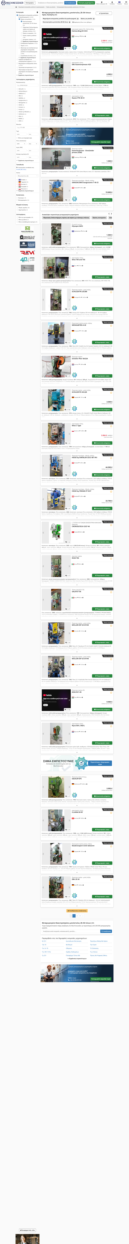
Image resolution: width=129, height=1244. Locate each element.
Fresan (21, 109)
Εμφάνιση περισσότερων (78, 959)
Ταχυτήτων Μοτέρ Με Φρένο (99, 941)
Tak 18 (44, 945)
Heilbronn (22, 114)
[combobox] (27, 175)
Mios (21, 116)
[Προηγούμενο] (43, 39)
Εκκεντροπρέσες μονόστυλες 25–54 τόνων (30, 23)
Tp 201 (44, 955)
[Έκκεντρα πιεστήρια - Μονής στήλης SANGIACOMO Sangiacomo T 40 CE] (56, 190)
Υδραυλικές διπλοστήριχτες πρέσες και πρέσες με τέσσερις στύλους (30, 29)
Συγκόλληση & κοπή (28, 55)
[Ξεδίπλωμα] (77, 57)
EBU (21, 96)
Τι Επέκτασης (94, 948)
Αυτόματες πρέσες (29, 39)
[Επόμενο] (69, 39)
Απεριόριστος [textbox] (23, 176)
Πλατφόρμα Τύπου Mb (73, 955)
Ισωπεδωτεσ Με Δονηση (73, 941)
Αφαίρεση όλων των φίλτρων (83, 22)
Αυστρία (24, 184)
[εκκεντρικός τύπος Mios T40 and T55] (56, 268)
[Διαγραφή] (78, 19)
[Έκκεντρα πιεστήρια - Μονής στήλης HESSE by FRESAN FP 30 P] (56, 499)
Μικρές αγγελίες (24, 207)
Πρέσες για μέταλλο (28, 19)
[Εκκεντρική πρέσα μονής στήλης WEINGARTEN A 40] (56, 333)
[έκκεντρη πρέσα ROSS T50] (56, 566)
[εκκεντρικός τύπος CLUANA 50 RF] (56, 820)
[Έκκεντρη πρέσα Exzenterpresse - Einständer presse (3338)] (56, 158)
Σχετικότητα (104, 13)
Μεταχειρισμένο (23, 200)
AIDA (21, 121)
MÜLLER (22, 89)
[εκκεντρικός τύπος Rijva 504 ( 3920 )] (56, 733)
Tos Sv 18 (45, 948)
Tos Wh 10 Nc (46, 952)
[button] (126, 2)
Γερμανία (24, 182)
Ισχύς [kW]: (19, 147)
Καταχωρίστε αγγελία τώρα (100, 142)
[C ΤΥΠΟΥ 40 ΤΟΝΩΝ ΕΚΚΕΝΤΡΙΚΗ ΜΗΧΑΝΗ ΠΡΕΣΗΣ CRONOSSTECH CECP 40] (56, 532)
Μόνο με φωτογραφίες (26, 217)
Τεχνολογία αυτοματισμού (27, 67)
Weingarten (23, 102)
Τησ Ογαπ (93, 945)
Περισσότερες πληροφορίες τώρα (100, 763)
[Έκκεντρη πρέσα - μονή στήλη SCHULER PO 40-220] (56, 400)
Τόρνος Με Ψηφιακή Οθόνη (98, 955)
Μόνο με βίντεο (24, 219)
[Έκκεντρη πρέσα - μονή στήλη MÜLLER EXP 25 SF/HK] (56, 633)
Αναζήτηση (71, 3)
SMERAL (22, 98)
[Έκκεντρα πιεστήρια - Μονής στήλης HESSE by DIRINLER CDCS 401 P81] (56, 465)
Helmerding (23, 91)
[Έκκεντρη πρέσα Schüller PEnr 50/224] (56, 366)
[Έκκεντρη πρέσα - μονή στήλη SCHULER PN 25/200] (56, 300)
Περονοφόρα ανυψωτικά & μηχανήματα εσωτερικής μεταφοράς (28, 71)
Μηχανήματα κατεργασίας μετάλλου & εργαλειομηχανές (28, 16)
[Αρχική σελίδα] (16, 7)
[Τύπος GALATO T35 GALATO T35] (56, 600)
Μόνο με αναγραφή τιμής (25, 138)
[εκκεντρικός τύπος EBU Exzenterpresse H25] (56, 72)
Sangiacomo (23, 100)
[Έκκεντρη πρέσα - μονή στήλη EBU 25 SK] (56, 887)
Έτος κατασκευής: (21, 140)
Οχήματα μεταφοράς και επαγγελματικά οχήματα (27, 60)
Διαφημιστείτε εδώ (28, 1230)
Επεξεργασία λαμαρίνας (29, 43)
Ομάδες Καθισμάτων (72, 952)
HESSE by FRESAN (25, 112)
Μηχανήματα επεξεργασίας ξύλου (28, 64)
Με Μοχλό (69, 945)
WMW (21, 118)
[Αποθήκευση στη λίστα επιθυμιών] (111, 31)
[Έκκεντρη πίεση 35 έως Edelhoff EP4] (56, 787)
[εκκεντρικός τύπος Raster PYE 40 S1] (56, 106)
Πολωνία (24, 189)
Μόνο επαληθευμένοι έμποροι (28, 222)
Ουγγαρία (24, 186)
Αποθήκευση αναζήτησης (78, 911)
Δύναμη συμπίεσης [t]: (22, 154)
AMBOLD (22, 93)
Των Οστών (93, 952)
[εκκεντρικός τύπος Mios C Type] (56, 434)
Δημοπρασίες (23, 210)
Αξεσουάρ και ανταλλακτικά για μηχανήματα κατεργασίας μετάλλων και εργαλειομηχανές (29, 50)
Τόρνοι (24, 45)
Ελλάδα (21, 169)
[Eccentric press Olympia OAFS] (56, 234)
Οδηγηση (69, 948)
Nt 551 (44, 941)
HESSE (21, 105)
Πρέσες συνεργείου (29, 33)
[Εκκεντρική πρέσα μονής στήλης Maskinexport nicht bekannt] (56, 854)
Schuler (22, 107)
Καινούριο (22, 198)
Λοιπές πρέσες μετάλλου (29, 36)
